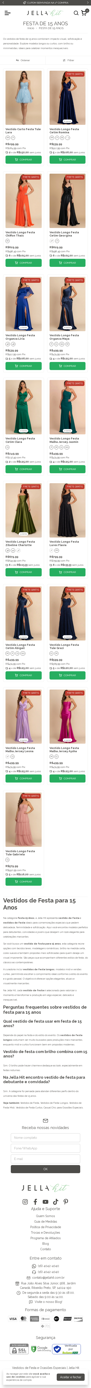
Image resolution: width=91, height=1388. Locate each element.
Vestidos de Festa (29, 1103)
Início (31, 28)
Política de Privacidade (45, 1227)
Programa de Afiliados (45, 1238)
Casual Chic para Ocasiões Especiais (63, 1107)
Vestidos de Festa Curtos (29, 1107)
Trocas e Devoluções (45, 1232)
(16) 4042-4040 (48, 1266)
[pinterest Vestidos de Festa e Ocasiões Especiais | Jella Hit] (65, 1201)
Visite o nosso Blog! (48, 1302)
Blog (45, 1243)
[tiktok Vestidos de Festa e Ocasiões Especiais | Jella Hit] (55, 1201)
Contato (45, 1249)
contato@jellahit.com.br (48, 1277)
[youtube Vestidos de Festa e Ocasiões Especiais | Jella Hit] (45, 1201)
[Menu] (8, 13)
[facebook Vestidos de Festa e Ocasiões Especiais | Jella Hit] (35, 1201)
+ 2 (67, 138)
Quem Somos (45, 1216)
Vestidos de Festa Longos (54, 1103)
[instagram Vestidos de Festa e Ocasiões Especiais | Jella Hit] (25, 1201)
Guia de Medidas (45, 1221)
